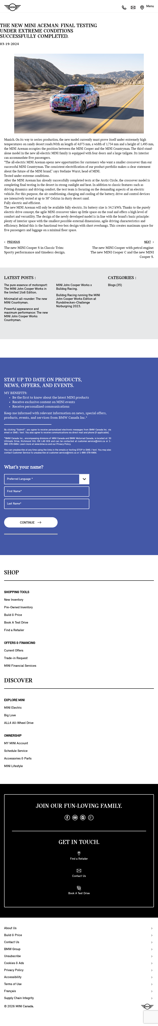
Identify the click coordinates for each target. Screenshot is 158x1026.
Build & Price (13, 615)
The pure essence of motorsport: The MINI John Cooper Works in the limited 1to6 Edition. (26, 289)
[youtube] (75, 818)
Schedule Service (16, 751)
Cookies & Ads (14, 963)
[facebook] (67, 818)
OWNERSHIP (13, 735)
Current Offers (13, 650)
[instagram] (83, 818)
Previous (13, 242)
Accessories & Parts (17, 758)
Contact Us (11, 942)
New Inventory (13, 600)
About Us (10, 928)
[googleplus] (91, 818)
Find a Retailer (14, 630)
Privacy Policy (13, 970)
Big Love (10, 715)
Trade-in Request (16, 658)
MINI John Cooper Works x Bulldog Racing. (74, 287)
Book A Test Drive (16, 622)
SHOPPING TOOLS (16, 592)
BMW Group (12, 949)
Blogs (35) (115, 285)
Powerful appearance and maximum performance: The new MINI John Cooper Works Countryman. (26, 314)
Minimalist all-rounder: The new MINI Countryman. (25, 300)
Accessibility (12, 977)
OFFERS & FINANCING (19, 643)
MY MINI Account (16, 743)
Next (147, 242)
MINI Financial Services (20, 666)
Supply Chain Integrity (19, 998)
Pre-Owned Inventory (18, 607)
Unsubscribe (12, 956)
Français (10, 991)
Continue (27, 523)
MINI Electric (13, 708)
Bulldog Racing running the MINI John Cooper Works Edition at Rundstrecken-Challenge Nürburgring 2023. (78, 301)
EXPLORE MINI (14, 700)
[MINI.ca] (10, 7)
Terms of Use (13, 984)
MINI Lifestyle (13, 766)
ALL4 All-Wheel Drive (19, 723)
